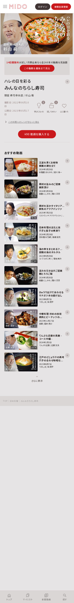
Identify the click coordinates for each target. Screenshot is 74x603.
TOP (5, 400)
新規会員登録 (61, 6)
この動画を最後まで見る (37, 68)
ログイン (42, 6)
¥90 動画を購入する (36, 134)
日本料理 (14, 400)
